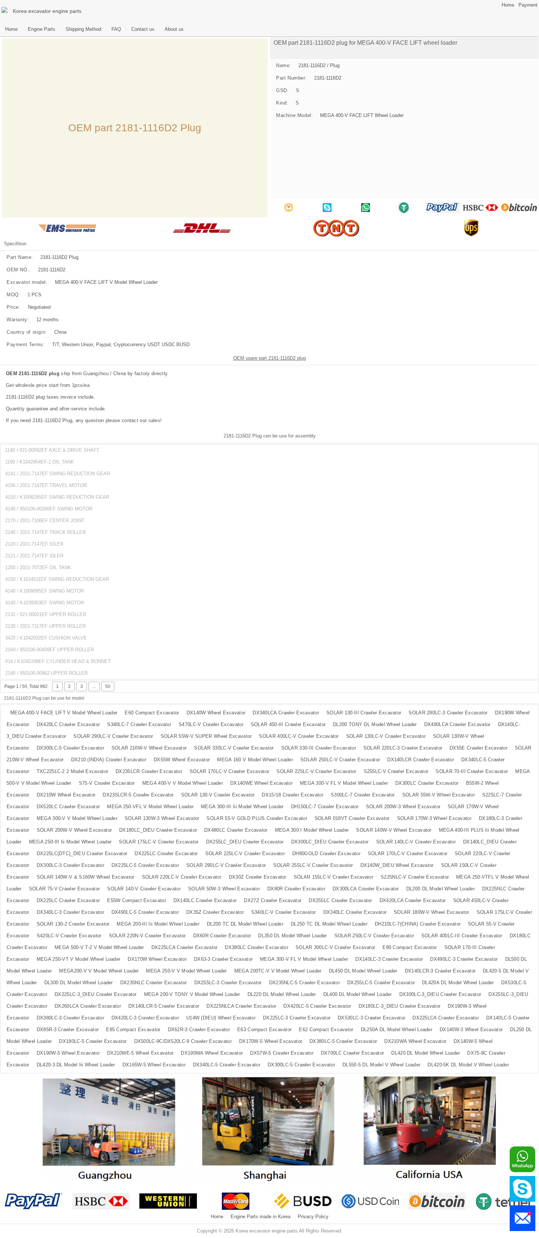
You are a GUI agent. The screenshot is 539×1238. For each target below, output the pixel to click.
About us (174, 29)
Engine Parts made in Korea (260, 1216)
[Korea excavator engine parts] (5, 11)
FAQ (116, 29)
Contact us (142, 29)
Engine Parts (41, 29)
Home (508, 5)
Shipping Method (83, 29)
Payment (528, 5)
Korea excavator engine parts (47, 11)
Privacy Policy (313, 1216)
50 (107, 686)
